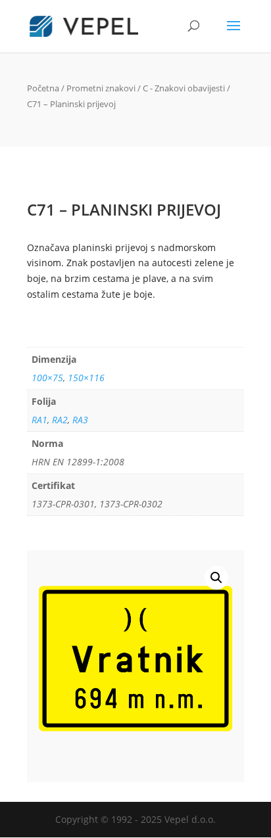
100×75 (47, 377)
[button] (216, 578)
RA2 (60, 419)
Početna (43, 88)
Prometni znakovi (101, 88)
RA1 (39, 419)
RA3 (80, 419)
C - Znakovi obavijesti (184, 88)
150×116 (86, 377)
